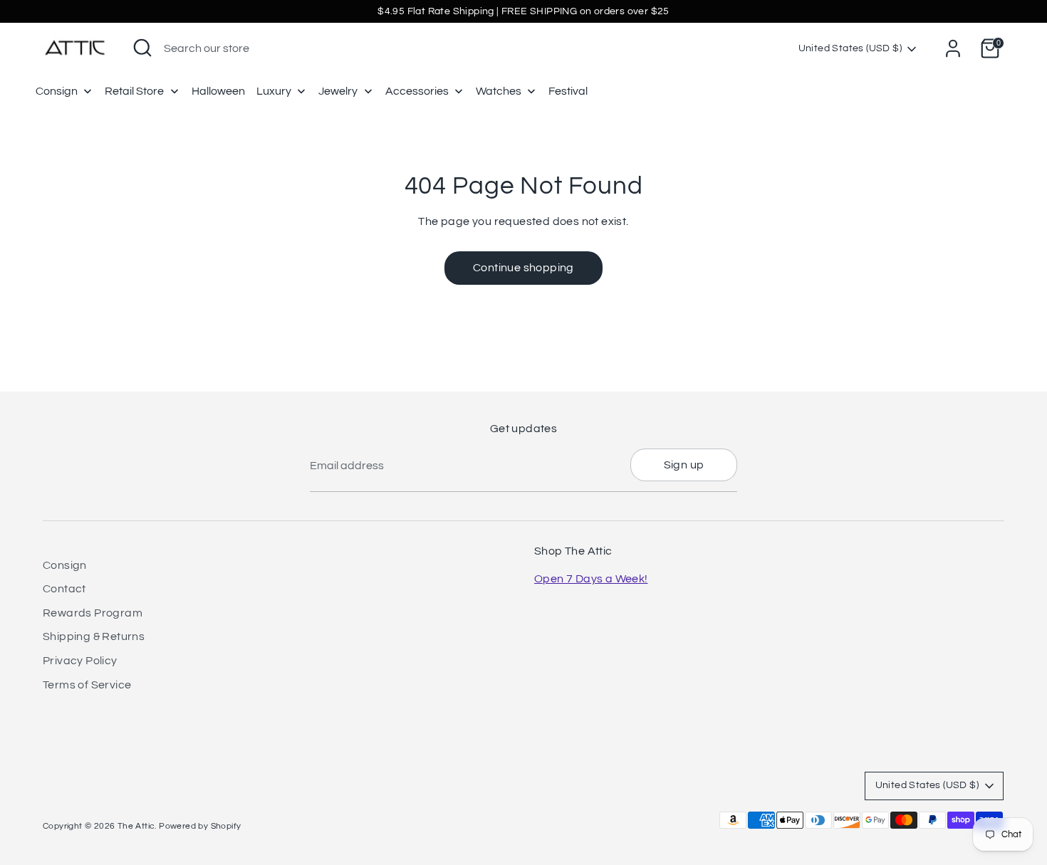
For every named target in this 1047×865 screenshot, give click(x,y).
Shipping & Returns (94, 636)
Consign (65, 565)
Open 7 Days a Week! (591, 578)
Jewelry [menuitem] (338, 91)
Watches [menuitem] (498, 91)
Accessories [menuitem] (417, 91)
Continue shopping (523, 267)
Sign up (684, 465)
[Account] (953, 48)
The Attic (136, 826)
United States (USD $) (850, 48)
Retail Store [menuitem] (134, 91)
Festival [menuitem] (568, 91)
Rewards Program (92, 613)
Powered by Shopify (200, 826)
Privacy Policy (80, 660)
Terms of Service (87, 685)
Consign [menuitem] (57, 91)
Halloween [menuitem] (218, 91)
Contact (64, 588)
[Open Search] (142, 47)
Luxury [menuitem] (273, 91)
